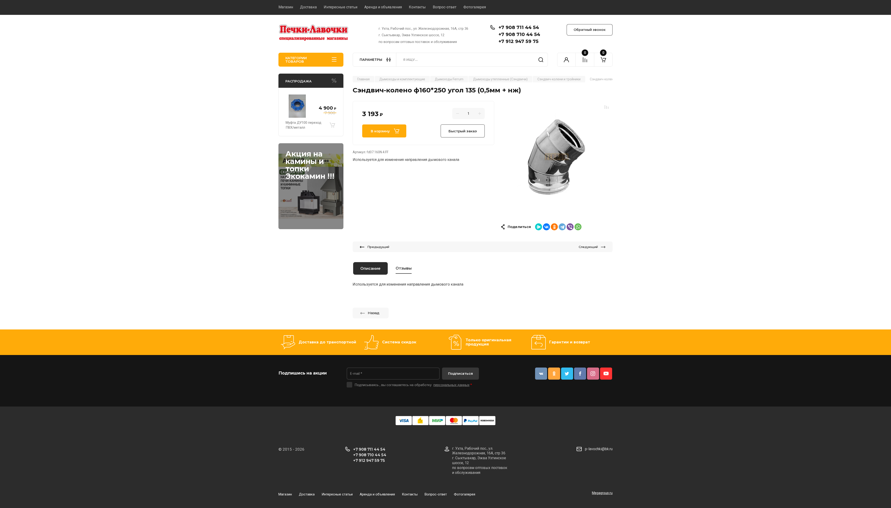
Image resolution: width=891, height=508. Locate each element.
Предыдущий (378, 247)
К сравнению (606, 107)
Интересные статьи (340, 7)
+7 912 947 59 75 (518, 41)
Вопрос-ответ (444, 7)
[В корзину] (332, 125)
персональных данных (451, 385)
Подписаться (460, 373)
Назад (373, 313)
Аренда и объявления (383, 7)
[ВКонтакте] (546, 226)
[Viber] (570, 226)
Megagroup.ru (602, 493)
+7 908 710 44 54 (519, 34)
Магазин (285, 7)
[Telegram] (562, 226)
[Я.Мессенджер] (538, 226)
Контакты (417, 7)
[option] (557, 156)
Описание (370, 268)
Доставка (308, 7)
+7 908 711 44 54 (518, 27)
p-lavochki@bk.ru (599, 449)
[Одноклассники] (554, 226)
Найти (541, 60)
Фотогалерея (474, 7)
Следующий (588, 247)
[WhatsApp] (578, 226)
